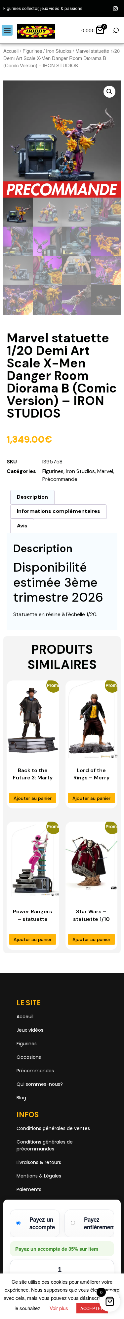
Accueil (11, 50)
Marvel (105, 471)
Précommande (59, 479)
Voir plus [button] (59, 1307)
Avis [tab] (22, 525)
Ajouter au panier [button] (33, 798)
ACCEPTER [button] (92, 1308)
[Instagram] (115, 8)
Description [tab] (32, 496)
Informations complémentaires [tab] (58, 511)
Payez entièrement (99, 1223)
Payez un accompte (42, 1223)
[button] (7, 30)
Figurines (32, 50)
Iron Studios (58, 50)
